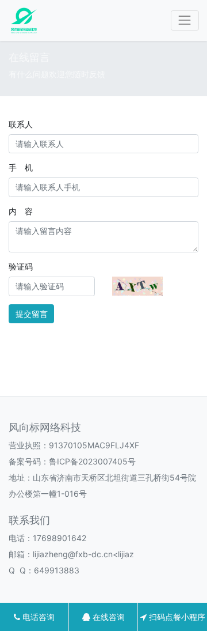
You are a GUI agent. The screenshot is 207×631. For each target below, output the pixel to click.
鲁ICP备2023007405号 (92, 461)
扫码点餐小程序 (176, 617)
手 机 (21, 167)
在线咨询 (107, 617)
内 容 (21, 211)
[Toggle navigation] (185, 20)
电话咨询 (37, 617)
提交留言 (32, 314)
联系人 (21, 124)
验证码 (21, 266)
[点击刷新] (137, 286)
